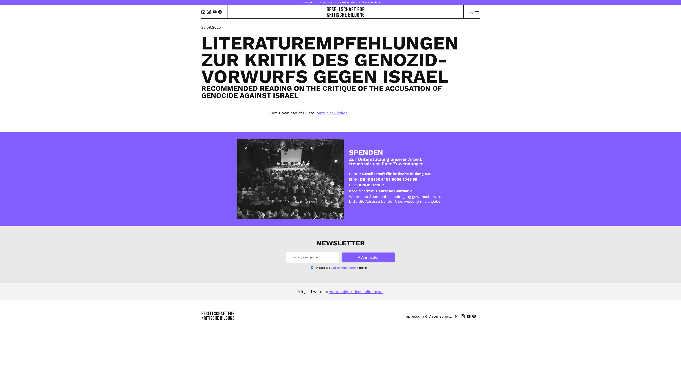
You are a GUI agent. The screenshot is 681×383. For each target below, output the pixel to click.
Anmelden (370, 257)
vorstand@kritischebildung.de (356, 291)
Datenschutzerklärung (344, 267)
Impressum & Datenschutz (427, 316)
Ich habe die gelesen (341, 267)
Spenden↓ (374, 2)
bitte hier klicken (332, 113)
